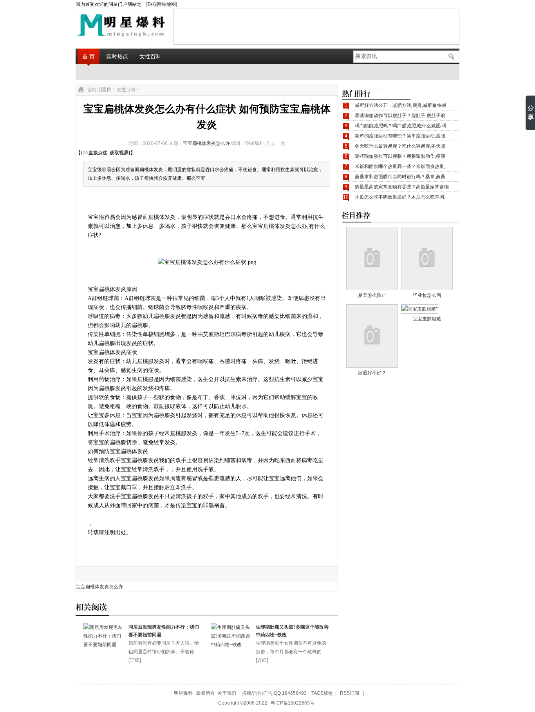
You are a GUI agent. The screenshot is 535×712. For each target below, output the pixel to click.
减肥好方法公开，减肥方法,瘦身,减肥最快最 (400, 105)
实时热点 (117, 56)
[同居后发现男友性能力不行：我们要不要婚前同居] (104, 644)
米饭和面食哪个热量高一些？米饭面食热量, (400, 166)
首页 (91, 89)
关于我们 (226, 693)
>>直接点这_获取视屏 (105, 152)
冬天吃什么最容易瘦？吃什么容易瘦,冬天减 (400, 146)
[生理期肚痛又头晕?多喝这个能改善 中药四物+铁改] (231, 644)
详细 (134, 660)
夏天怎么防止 (372, 295)
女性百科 (150, 56)
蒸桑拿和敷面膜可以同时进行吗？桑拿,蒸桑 (400, 176)
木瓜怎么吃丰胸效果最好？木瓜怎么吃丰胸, (400, 197)
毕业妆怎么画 (427, 295)
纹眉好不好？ (372, 373)
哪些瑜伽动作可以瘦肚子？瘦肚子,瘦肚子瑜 (400, 115)
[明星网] (101, 26)
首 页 (88, 56)
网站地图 (166, 4)
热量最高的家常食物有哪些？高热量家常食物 (402, 187)
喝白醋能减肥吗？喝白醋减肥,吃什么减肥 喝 (400, 125)
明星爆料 (183, 693)
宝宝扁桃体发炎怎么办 (206, 143)
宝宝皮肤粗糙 (427, 319)
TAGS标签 (322, 693)
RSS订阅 (349, 693)
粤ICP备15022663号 (292, 703)
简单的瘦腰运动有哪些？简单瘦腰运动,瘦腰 (400, 136)
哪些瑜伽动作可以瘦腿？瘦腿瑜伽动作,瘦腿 (400, 156)
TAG (151, 4)
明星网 (105, 89)
